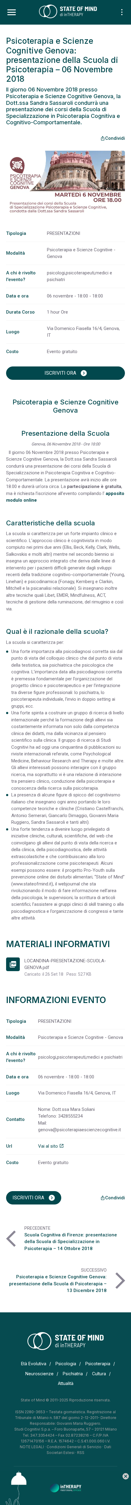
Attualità (65, 1383)
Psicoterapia (97, 1363)
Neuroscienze (39, 1373)
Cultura (99, 1373)
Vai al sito (51, 1146)
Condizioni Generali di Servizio (74, 1447)
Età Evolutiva (33, 1363)
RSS (80, 1452)
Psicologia (65, 1363)
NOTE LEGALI (32, 1447)
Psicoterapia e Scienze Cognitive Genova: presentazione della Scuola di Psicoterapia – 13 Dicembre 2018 (58, 1283)
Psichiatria (73, 1373)
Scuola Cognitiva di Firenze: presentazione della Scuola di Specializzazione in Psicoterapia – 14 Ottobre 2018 (70, 1241)
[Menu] (11, 12)
